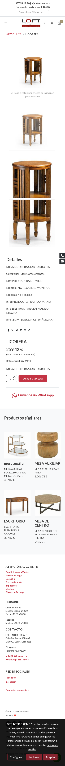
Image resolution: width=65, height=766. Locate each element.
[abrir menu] (6, 23)
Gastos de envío (14, 582)
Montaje (10, 589)
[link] (31, 23)
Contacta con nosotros (17, 690)
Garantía (10, 578)
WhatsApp (17, 659)
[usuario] (52, 23)
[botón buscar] (45, 23)
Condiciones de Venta (17, 572)
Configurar (16, 757)
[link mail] (62, 261)
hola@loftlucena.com (17, 656)
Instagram (34, 6)
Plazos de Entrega (15, 592)
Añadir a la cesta (33, 378)
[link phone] (62, 255)
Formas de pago (14, 575)
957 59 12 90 (22, 3)
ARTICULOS (13, 34)
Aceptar (50, 757)
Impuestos (11, 585)
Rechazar (34, 757)
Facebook (11, 677)
